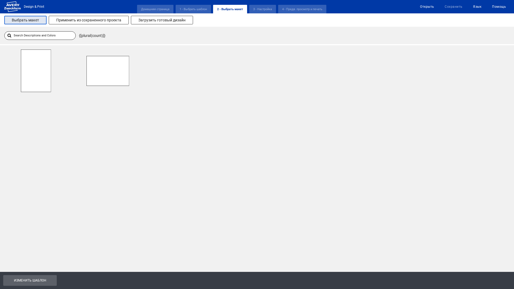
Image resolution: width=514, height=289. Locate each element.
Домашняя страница (155, 9)
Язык (477, 7)
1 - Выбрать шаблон (193, 9)
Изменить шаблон (30, 280)
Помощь (499, 7)
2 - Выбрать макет (230, 9)
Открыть (427, 7)
